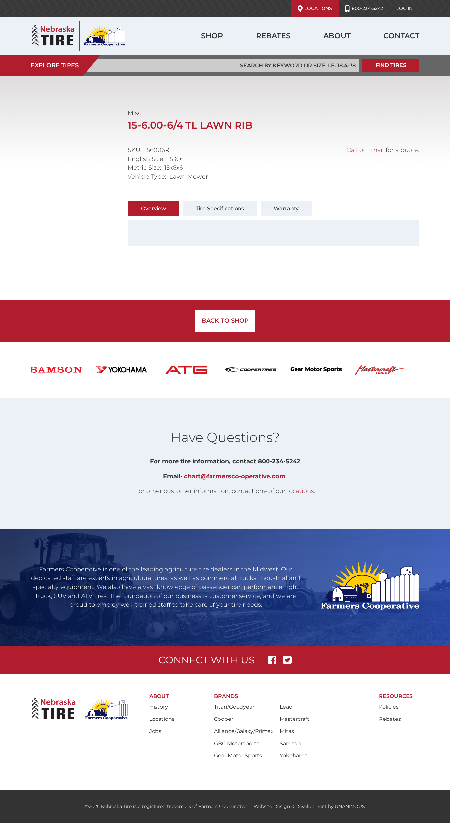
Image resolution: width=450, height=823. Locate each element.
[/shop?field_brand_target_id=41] (257, 370)
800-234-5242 (367, 8)
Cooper (223, 719)
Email (375, 150)
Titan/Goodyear (234, 707)
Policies (389, 707)
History (158, 707)
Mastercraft (294, 719)
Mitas (287, 731)
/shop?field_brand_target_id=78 (192, 370)
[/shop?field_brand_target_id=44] (322, 370)
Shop (212, 35)
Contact (401, 35)
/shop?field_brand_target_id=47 (63, 370)
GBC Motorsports (236, 743)
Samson (290, 743)
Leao (286, 707)
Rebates (273, 35)
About (337, 35)
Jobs (155, 731)
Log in (404, 8)
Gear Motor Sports (238, 755)
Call (352, 150)
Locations (318, 8)
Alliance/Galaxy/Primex (244, 731)
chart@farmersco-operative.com (235, 476)
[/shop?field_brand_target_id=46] (387, 370)
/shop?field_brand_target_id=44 (322, 370)
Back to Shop (225, 320)
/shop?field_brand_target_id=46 (387, 370)
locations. (301, 491)
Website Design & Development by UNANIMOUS (309, 806)
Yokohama (294, 755)
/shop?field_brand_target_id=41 (257, 370)
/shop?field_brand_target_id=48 (128, 370)
